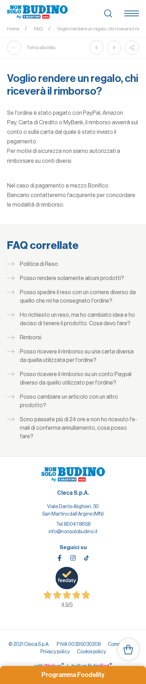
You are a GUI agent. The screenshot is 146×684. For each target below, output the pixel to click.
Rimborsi (30, 337)
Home (13, 28)
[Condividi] (132, 48)
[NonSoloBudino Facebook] (59, 558)
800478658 (77, 524)
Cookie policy (91, 651)
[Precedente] (96, 48)
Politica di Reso (39, 264)
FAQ (38, 28)
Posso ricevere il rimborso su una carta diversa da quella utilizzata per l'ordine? (77, 355)
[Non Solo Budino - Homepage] (37, 12)
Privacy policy (55, 651)
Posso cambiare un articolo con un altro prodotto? (69, 401)
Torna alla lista (41, 47)
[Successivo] (114, 48)
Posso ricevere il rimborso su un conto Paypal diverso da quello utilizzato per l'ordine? (75, 378)
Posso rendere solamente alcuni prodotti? (72, 278)
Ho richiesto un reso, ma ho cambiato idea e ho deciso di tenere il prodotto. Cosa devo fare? (77, 319)
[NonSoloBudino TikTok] (86, 558)
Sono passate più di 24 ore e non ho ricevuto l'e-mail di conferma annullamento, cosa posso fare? (78, 428)
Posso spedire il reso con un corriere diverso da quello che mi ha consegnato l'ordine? (78, 296)
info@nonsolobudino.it (73, 531)
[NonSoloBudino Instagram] (73, 558)
